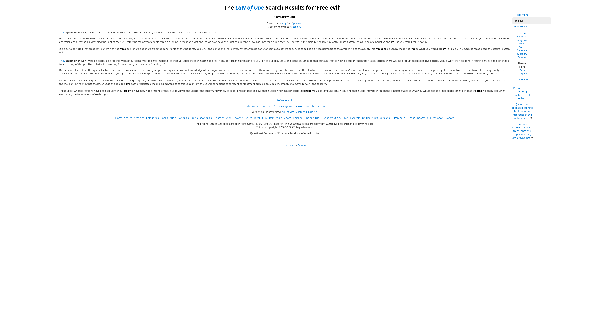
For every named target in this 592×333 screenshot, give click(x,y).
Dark (522, 70)
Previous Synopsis (201, 118)
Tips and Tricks (313, 118)
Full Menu (522, 79)
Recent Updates (416, 118)
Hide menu (522, 14)
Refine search (522, 26)
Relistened (301, 112)
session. (296, 26)
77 (60, 60)
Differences (398, 118)
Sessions (522, 36)
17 (64, 60)
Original (522, 73)
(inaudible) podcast (522, 111)
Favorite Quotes (242, 118)
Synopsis (522, 50)
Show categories (284, 106)
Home (522, 33)
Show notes (302, 106)
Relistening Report (280, 118)
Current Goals (435, 118)
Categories (522, 40)
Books (522, 43)
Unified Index (370, 118)
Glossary (522, 54)
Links (345, 118)
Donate (522, 57)
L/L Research (522, 131)
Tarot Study (260, 118)
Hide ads (291, 145)
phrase (297, 23)
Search (128, 118)
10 (64, 32)
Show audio (318, 106)
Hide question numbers (258, 106)
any (284, 23)
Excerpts (355, 118)
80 (60, 32)
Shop (229, 118)
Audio (522, 47)
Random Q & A (332, 118)
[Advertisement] (296, 171)
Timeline (297, 118)
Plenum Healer (522, 93)
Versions (385, 118)
